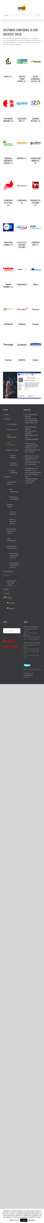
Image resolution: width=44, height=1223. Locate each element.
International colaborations (12, 547)
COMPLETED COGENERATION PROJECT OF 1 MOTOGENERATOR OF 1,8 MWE (32, 448)
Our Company (12, 424)
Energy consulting (13, 471)
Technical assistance (13, 464)
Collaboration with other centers (12, 583)
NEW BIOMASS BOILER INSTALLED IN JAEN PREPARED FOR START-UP (31, 419)
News (6, 589)
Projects (7, 477)
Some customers (11, 444)
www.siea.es (28, 675)
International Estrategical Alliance (13, 565)
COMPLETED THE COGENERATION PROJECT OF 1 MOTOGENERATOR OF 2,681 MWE (32, 460)
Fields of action (12, 450)
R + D (6, 576)
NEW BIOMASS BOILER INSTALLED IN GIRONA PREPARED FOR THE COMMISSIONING (31, 433)
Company (7, 419)
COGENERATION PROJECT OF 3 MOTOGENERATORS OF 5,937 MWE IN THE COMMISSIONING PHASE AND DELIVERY (32, 476)
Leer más (31, 1220)
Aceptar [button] (23, 1220)
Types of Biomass (13, 513)
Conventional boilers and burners (11, 531)
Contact (7, 593)
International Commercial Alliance (13, 555)
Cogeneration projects (12, 483)
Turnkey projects (13, 456)
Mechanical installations (13, 498)
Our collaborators (12, 436)
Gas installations (13, 490)
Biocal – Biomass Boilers (13, 521)
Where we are (12, 430)
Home (6, 415)
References (8, 571)
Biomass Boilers (10, 505)
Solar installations (11, 539)
